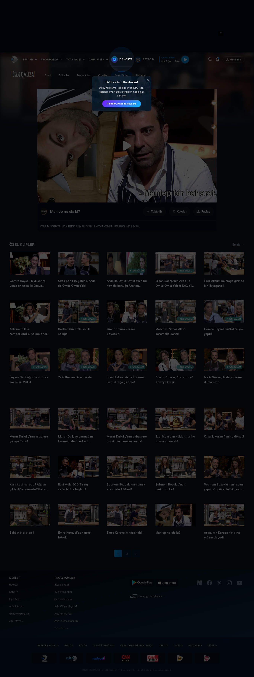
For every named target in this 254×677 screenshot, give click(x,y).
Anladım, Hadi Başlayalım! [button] (121, 103)
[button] (147, 80)
